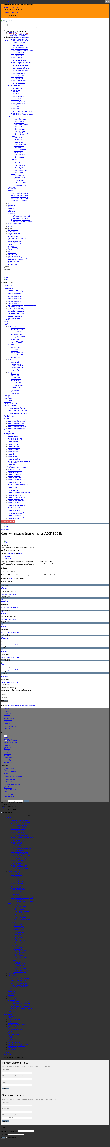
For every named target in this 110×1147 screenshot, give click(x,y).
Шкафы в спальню (17, 95)
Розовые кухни (19, 146)
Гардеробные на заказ (14, 301)
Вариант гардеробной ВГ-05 (9, 594)
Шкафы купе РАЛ (13, 502)
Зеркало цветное (13, 236)
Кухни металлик (19, 154)
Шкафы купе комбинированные (21, 62)
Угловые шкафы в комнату (19, 193)
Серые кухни (18, 151)
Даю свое (18, 705)
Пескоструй (11, 206)
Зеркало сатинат (13, 264)
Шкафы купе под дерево (19, 80)
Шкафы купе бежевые (18, 83)
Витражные (11, 225)
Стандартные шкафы (11, 416)
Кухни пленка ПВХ (20, 131)
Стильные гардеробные (15, 314)
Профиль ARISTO (9, 778)
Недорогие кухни (19, 175)
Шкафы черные (16, 106)
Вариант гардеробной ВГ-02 (9, 619)
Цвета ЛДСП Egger (14, 248)
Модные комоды (11, 740)
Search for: (4, 801)
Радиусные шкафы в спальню (20, 216)
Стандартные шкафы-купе (19, 34)
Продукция (7, 31)
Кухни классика (19, 160)
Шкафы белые (15, 108)
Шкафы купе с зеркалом (18, 60)
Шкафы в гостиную (17, 98)
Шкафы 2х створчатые (18, 101)
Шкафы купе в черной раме (19, 47)
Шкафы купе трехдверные (19, 67)
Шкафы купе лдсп (16, 57)
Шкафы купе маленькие (18, 72)
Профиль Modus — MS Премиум (18, 258)
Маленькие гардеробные (15, 308)
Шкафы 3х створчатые (18, 103)
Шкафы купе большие (18, 73)
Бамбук (10, 251)
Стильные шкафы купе (18, 42)
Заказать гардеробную (15, 306)
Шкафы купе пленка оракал (19, 49)
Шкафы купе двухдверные (19, 65)
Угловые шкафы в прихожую (20, 192)
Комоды (6, 323)
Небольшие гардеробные (16, 311)
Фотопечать (11, 246)
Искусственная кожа (14, 241)
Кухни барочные (19, 165)
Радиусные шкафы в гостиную (20, 218)
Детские (10, 203)
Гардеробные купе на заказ (16, 300)
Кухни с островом (20, 182)
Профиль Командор (14, 256)
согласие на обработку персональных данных (21, 705)
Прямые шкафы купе (17, 63)
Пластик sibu (12, 239)
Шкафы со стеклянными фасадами (22, 114)
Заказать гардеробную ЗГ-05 (10, 682)
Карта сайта (8, 725)
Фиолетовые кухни (20, 144)
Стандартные (10, 736)
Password (4, 1134)
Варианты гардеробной (15, 290)
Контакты (7, 269)
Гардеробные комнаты (15, 298)
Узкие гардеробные (14, 318)
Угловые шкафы (16, 100)
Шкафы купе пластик (17, 54)
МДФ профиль (12, 231)
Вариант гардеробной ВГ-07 (9, 670)
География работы (10, 726)
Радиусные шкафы (10, 405)
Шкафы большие (16, 105)
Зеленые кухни (19, 142)
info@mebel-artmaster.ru (8, 808)
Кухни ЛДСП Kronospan (22, 133)
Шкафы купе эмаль (17, 55)
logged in (11, 578)
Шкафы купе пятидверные (19, 70)
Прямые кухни (19, 180)
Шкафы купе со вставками (19, 82)
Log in (2, 1137)
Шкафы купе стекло (17, 45)
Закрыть (107, 1)
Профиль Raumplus (14, 254)
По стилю (14, 159)
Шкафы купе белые (17, 77)
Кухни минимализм (20, 170)
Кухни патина (18, 128)
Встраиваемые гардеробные (17, 291)
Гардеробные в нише (14, 293)
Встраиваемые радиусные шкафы (21, 221)
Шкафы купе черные (17, 75)
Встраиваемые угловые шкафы (21, 200)
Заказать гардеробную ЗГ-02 (10, 657)
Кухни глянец (18, 156)
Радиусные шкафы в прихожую (21, 215)
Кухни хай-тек (18, 169)
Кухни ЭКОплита (19, 134)
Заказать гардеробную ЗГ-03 (10, 607)
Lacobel (10, 235)
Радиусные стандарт (14, 223)
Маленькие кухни (19, 177)
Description (7, 556)
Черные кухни (18, 139)
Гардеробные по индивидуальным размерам (22, 305)
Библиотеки (11, 187)
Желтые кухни (19, 141)
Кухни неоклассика (20, 164)
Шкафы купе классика (18, 52)
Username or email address (9, 1131)
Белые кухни (18, 137)
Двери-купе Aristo (13, 261)
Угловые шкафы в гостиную (20, 195)
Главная (6, 708)
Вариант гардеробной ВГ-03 (9, 644)
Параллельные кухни (21, 183)
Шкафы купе (12, 32)
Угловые (10, 190)
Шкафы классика (16, 88)
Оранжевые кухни (20, 149)
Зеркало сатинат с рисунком (17, 238)
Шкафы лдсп (15, 91)
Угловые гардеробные (15, 316)
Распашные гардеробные (16, 313)
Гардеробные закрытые (15, 296)
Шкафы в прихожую (17, 96)
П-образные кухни (20, 185)
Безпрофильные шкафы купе (20, 37)
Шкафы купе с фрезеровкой (16, 505)
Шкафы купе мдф (16, 59)
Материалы (8, 228)
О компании (8, 268)
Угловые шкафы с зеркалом (19, 198)
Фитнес (10, 226)
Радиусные (11, 213)
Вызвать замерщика (8, 521)
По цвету (14, 136)
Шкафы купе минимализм (19, 39)
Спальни (10, 210)
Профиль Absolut (13, 230)
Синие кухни (18, 152)
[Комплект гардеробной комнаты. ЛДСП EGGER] (6, 279)
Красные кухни (19, 147)
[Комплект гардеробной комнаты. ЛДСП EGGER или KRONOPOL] (6, 277)
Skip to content (5, 1)
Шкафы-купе (8, 466)
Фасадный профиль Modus (16, 259)
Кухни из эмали (19, 123)
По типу (13, 174)
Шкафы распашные (14, 85)
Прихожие (11, 208)
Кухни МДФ (18, 126)
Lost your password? (7, 1140)
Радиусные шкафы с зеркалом (20, 220)
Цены (6, 710)
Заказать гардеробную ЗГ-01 (10, 632)
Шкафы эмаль (15, 90)
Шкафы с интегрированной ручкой (22, 111)
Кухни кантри (18, 172)
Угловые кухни (19, 179)
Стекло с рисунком (14, 233)
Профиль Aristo (12, 262)
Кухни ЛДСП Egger (20, 129)
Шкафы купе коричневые (19, 78)
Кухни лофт (18, 162)
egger (20, 553)
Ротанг (10, 249)
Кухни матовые (19, 157)
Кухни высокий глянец (21, 124)
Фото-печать (12, 211)
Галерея (6, 266)
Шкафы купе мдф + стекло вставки (22, 50)
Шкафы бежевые (16, 109)
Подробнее (4, 588)
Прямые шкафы (13, 434)
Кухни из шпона (19, 121)
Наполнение (11, 205)
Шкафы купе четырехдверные (20, 68)
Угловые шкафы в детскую (19, 197)
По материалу (15, 118)
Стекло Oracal (12, 253)
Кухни (9, 116)
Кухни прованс (19, 167)
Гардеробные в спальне (15, 295)
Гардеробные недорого (15, 303)
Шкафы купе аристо (17, 44)
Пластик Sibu (8, 781)
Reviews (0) (7, 558)
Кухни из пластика (20, 119)
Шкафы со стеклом (17, 113)
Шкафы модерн (16, 86)
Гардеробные (12, 188)
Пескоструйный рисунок (15, 243)
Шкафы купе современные (19, 40)
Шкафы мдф (15, 93)
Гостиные (10, 202)
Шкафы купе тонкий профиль (20, 36)
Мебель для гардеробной (16, 310)
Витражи (10, 244)
